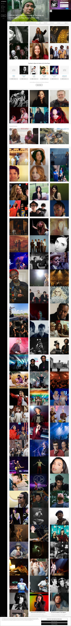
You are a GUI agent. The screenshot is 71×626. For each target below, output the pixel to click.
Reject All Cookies (54, 621)
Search (67, 8)
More (66, 23)
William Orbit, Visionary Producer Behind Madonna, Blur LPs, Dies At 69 (27, 16)
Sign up (3, 15)
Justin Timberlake (54, 75)
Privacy (2, 616)
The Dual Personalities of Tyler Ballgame (58, 612)
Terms (4, 616)
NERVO (14, 75)
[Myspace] (3, 1)
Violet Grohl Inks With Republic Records (38, 612)
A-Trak (34, 75)
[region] (35, 621)
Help (1, 615)
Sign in (4, 18)
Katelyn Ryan (44, 75)
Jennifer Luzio (64, 75)
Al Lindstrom (24, 75)
